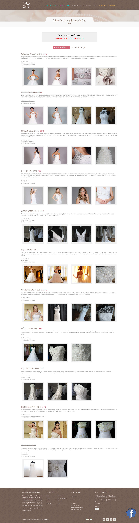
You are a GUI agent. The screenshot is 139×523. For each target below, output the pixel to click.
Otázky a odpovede (62, 498)
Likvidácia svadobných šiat (57, 5)
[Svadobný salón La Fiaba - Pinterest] (114, 520)
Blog (59, 503)
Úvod (48, 496)
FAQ (95, 5)
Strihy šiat (49, 503)
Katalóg (74, 5)
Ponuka (48, 498)
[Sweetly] (26, 4)
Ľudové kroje (78, 47)
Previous (96, 509)
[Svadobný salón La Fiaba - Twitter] (104, 520)
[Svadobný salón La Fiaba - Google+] (111, 520)
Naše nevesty (86, 5)
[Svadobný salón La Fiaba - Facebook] (107, 520)
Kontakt (102, 5)
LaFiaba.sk (46, 519)
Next (98, 509)
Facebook (112, 5)
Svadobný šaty (61, 47)
